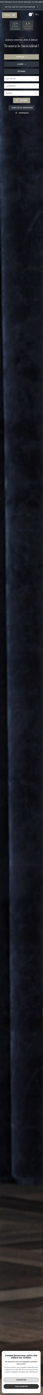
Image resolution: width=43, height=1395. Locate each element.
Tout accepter (21, 1386)
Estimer (21, 71)
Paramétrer (21, 1380)
